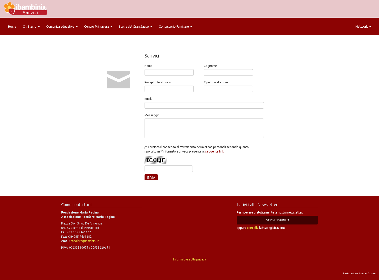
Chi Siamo (29, 26)
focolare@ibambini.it (85, 241)
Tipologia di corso (216, 82)
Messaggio (152, 115)
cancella (253, 228)
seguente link (214, 151)
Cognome (210, 66)
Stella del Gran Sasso (134, 26)
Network (361, 26)
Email (148, 99)
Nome (148, 66)
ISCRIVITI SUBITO (277, 220)
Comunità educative (60, 26)
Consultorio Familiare (174, 26)
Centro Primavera (96, 26)
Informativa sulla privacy (189, 259)
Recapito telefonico (158, 82)
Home (12, 26)
